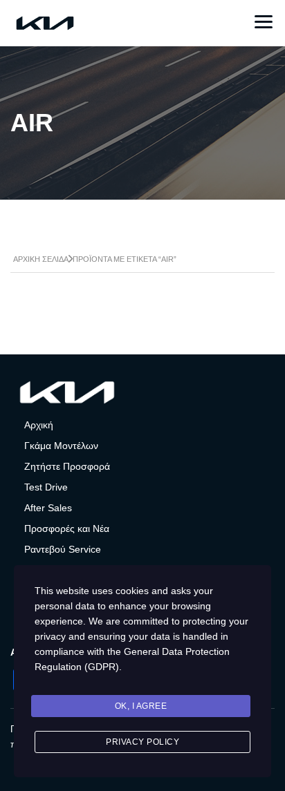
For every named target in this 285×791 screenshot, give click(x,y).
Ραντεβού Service (62, 549)
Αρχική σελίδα (40, 259)
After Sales (48, 507)
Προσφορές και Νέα (66, 528)
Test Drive (46, 487)
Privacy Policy (142, 742)
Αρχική (38, 424)
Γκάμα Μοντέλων (61, 445)
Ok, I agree (141, 706)
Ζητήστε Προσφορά (67, 466)
